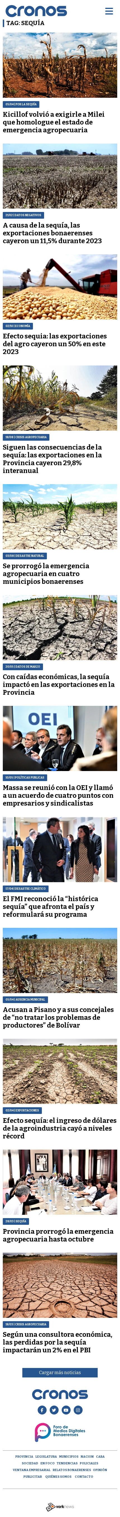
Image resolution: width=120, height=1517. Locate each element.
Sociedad (30, 1463)
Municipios (68, 1457)
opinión (100, 1470)
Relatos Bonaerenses (72, 1470)
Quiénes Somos (58, 1477)
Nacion (87, 1457)
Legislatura (46, 1457)
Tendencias (67, 1463)
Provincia (24, 1457)
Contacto (84, 1477)
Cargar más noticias (60, 1372)
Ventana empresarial (32, 1470)
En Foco (47, 1463)
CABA (100, 1457)
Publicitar (32, 1477)
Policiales (89, 1463)
